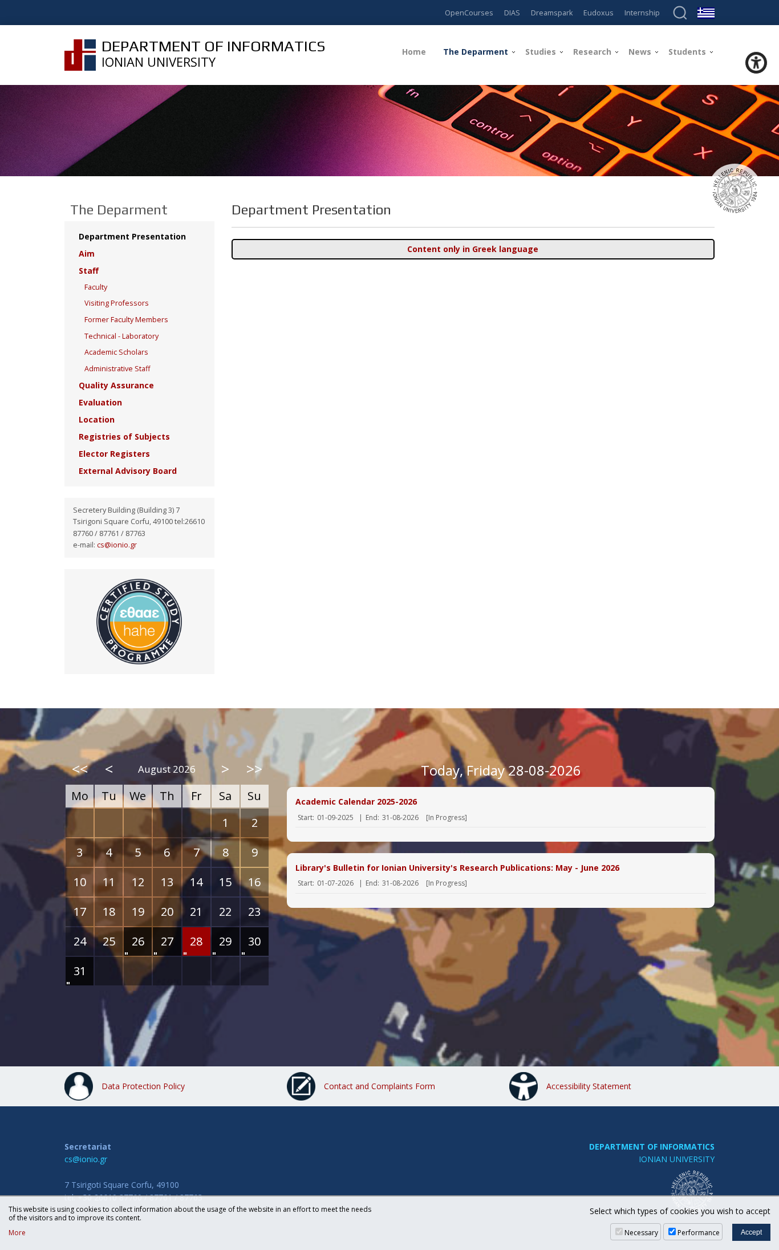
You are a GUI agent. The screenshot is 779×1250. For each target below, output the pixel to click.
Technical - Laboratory (121, 336)
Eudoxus (598, 13)
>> (254, 768)
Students (687, 51)
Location (97, 419)
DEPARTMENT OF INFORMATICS (652, 1146)
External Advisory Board (128, 470)
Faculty (95, 287)
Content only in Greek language (472, 248)
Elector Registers (114, 453)
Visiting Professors (116, 303)
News (639, 51)
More (17, 1232)
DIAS (512, 13)
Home (414, 51)
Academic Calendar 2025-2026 (356, 801)
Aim (87, 253)
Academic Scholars (116, 352)
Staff (89, 270)
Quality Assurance (116, 385)
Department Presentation (132, 236)
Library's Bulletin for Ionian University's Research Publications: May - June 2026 (457, 867)
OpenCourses (469, 13)
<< (80, 768)
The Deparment (475, 51)
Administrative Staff (117, 369)
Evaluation (100, 402)
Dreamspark (552, 13)
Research (592, 51)
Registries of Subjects (124, 436)
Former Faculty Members (126, 319)
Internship (642, 13)
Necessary (641, 1232)
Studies (540, 51)
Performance (698, 1232)
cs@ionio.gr (117, 545)
